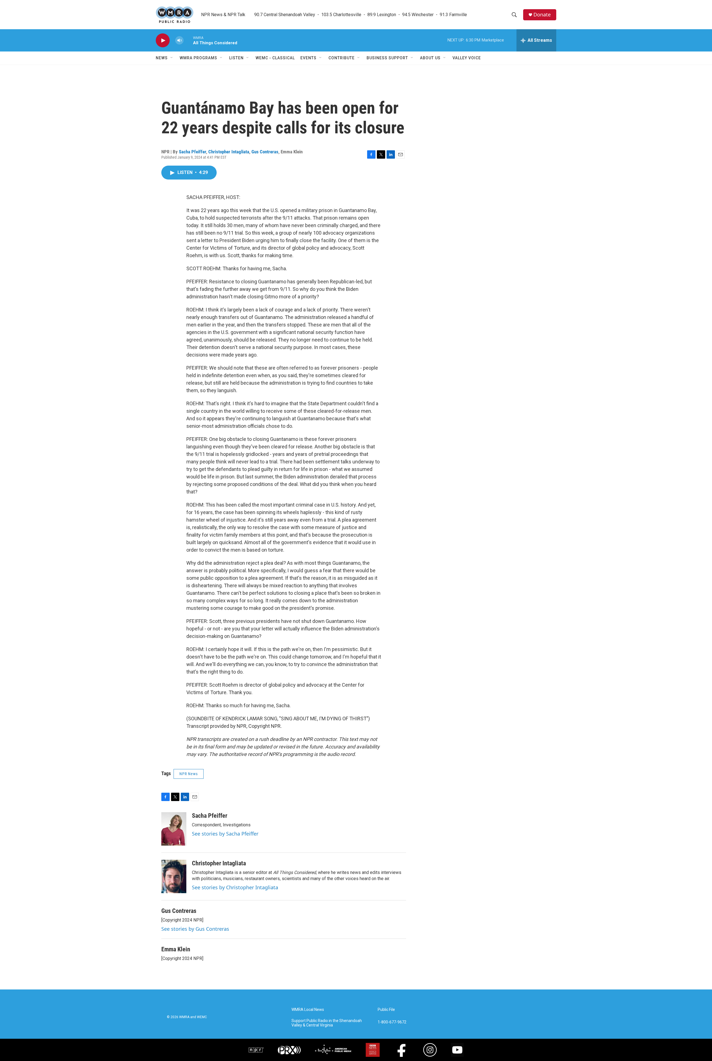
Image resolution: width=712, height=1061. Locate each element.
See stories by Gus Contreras (195, 928)
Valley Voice (467, 58)
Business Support (387, 58)
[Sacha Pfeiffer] (173, 829)
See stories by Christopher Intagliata (235, 887)
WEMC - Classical (275, 58)
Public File (386, 1010)
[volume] (179, 40)
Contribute (341, 58)
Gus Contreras (264, 151)
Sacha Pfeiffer (192, 151)
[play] (162, 40)
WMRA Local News (307, 1010)
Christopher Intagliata (228, 151)
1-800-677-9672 (392, 1022)
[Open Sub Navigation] (172, 58)
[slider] (188, 40)
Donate (542, 15)
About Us (430, 58)
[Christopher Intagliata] (173, 876)
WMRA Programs (198, 58)
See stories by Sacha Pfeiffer (225, 833)
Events (308, 58)
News (162, 58)
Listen (236, 58)
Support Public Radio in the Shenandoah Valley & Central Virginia (326, 1023)
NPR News (188, 774)
